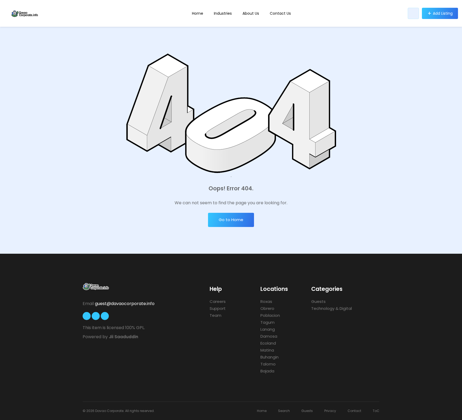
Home (197, 13)
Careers (218, 301)
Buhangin (269, 357)
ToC (376, 411)
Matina (267, 350)
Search (284, 411)
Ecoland (268, 343)
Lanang (267, 329)
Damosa (268, 336)
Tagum (267, 322)
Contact (354, 411)
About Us (250, 13)
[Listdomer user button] (413, 13)
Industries (223, 13)
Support (218, 308)
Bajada (267, 371)
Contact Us (280, 13)
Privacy (330, 411)
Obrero (267, 308)
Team (215, 315)
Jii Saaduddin (123, 337)
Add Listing (443, 13)
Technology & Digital (331, 308)
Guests (318, 301)
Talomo (268, 364)
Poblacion (270, 315)
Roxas (266, 301)
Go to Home (231, 219)
